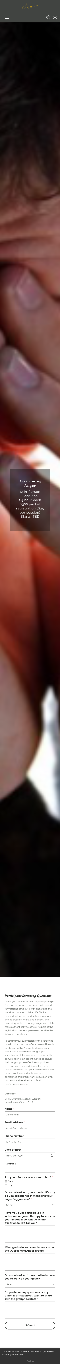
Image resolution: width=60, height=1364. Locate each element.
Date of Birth (14, 1149)
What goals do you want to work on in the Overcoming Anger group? (29, 1249)
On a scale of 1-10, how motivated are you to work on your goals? (30, 1277)
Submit (30, 1325)
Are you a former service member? (29, 1177)
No (10, 1185)
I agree (30, 1361)
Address (11, 1163)
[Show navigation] (7, 17)
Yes (10, 1181)
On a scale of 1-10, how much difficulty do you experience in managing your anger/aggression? (30, 1196)
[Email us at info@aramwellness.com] (55, 17)
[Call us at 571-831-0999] (48, 17)
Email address (15, 1122)
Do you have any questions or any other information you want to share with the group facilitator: (28, 1295)
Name (9, 1108)
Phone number (15, 1135)
